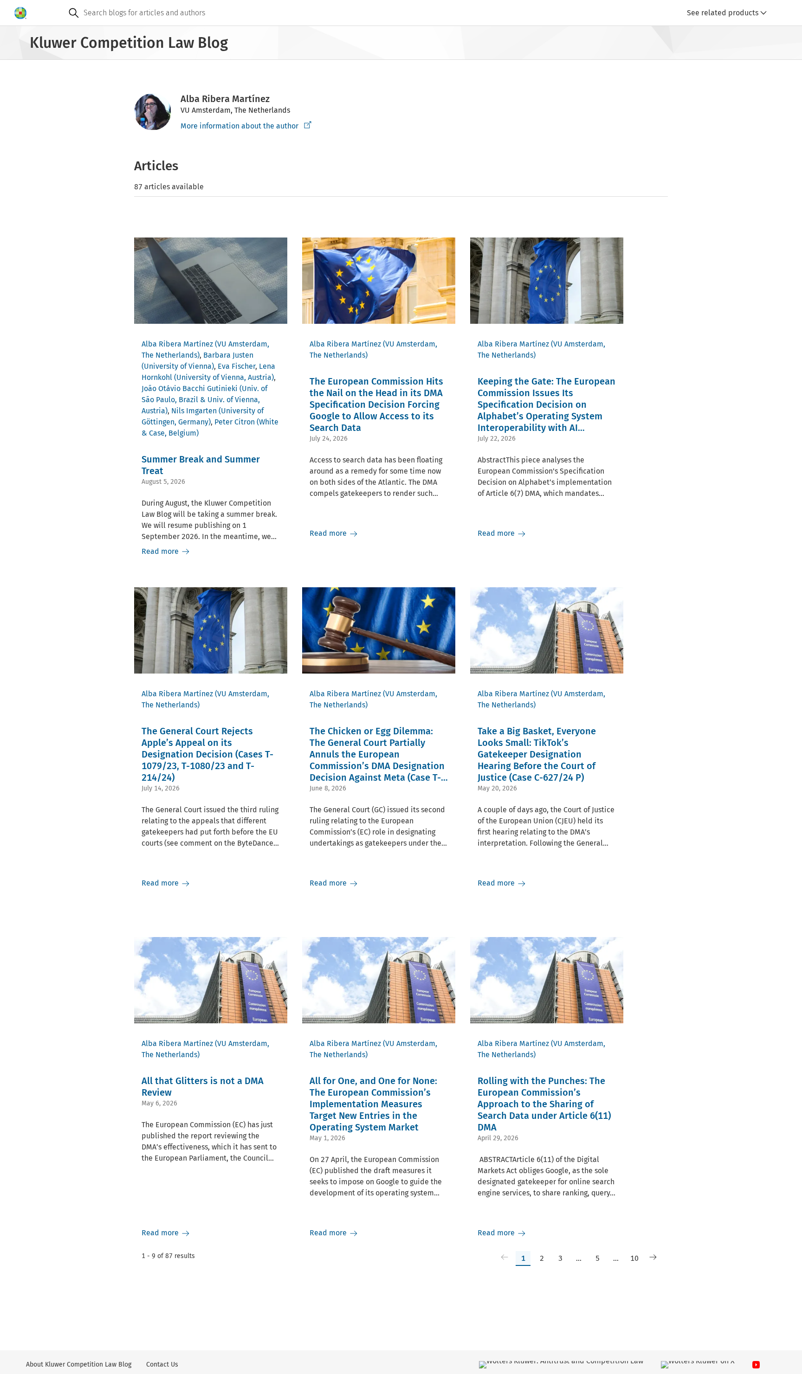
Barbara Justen (228, 355)
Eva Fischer (236, 366)
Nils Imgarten (194, 410)
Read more (161, 551)
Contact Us (162, 1364)
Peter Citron (234, 421)
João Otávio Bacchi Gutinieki (190, 388)
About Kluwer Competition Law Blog (78, 1364)
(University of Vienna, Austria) (224, 377)
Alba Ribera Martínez (177, 344)
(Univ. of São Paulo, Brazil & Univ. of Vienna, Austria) (204, 399)
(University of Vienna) (178, 366)
